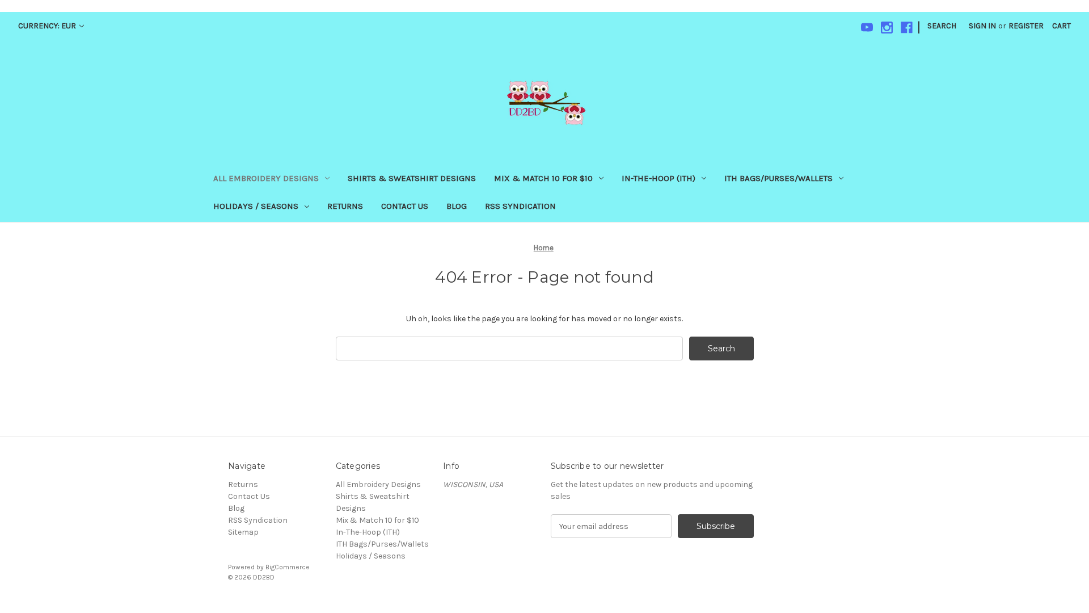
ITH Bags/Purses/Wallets (778, 178)
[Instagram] (887, 27)
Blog (456, 206)
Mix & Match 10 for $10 (543, 178)
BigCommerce (287, 567)
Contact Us (404, 206)
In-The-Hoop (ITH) (658, 178)
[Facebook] (907, 27)
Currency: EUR (48, 26)
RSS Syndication (520, 206)
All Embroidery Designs (266, 178)
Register (1026, 26)
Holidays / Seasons (255, 206)
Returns (345, 206)
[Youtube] (867, 27)
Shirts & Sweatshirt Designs (412, 178)
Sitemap (243, 532)
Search (941, 26)
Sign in (982, 26)
